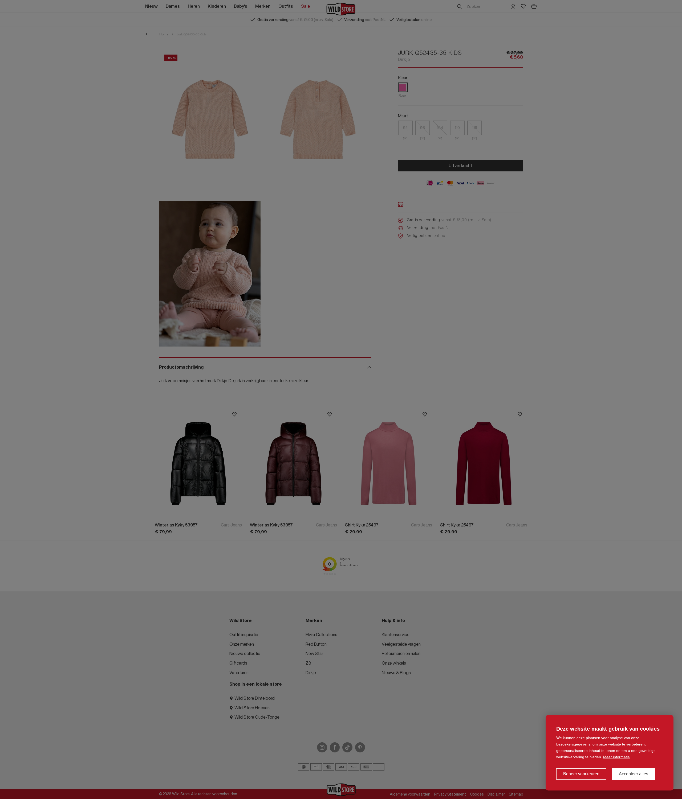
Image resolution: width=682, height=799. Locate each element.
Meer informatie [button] (616, 757)
